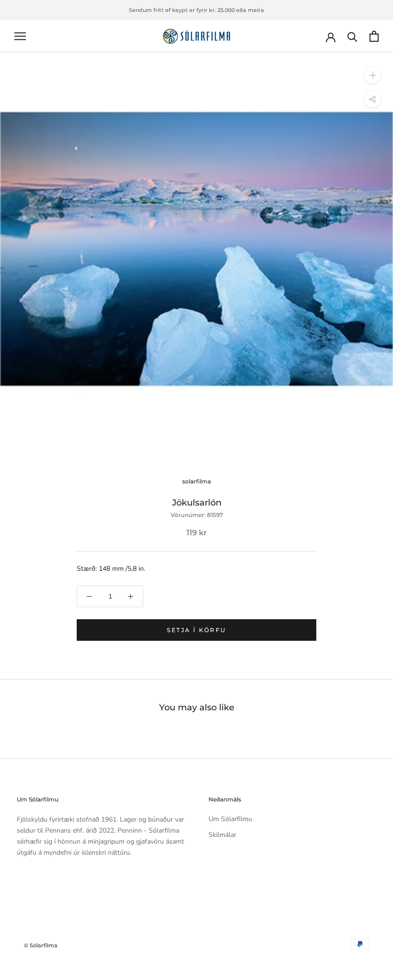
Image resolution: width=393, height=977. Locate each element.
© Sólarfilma (41, 945)
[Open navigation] (20, 36)
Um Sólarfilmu (230, 819)
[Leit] (352, 36)
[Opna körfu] (374, 36)
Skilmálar (222, 834)
